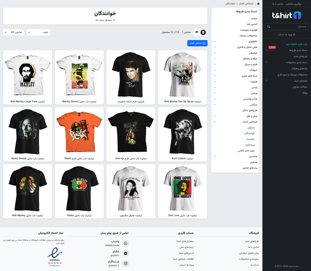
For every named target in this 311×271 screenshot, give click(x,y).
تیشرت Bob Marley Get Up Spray (182, 102)
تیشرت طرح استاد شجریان (131, 102)
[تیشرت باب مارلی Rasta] (79, 188)
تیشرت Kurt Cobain (182, 159)
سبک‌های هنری (249, 76)
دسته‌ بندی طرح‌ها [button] (289, 49)
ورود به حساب (285, 35)
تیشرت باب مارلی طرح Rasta (79, 159)
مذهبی (253, 162)
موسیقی (253, 53)
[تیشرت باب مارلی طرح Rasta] (79, 131)
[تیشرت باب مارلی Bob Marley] (27, 188)
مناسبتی (253, 157)
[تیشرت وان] (286, 15)
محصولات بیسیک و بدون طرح (292, 75)
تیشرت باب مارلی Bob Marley (27, 216)
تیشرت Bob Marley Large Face (28, 102)
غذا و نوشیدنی (250, 99)
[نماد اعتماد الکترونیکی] (54, 257)
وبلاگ (304, 93)
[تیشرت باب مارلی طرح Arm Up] (131, 131)
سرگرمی (253, 105)
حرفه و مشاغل (250, 59)
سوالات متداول (300, 87)
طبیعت (253, 82)
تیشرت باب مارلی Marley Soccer (79, 102)
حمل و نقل (252, 116)
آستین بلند (252, 24)
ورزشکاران (250, 145)
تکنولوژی (253, 41)
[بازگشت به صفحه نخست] (258, 4)
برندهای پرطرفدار (299, 69)
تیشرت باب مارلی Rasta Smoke (27, 159)
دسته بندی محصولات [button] (296, 63)
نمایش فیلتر (196, 43)
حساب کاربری (186, 233)
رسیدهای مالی (186, 247)
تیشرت (254, 18)
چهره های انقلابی (246, 151)
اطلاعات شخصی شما (183, 259)
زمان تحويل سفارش (249, 253)
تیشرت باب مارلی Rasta (79, 216)
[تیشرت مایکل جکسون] (131, 188)
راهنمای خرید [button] (300, 81)
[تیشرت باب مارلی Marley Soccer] (79, 74)
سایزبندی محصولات (249, 259)
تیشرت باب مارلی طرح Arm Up (131, 159)
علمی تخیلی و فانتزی (247, 47)
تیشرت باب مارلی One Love (182, 216)
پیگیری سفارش (293, 4)
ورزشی (254, 93)
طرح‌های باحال (250, 110)
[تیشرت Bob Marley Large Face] (27, 74)
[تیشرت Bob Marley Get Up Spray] (182, 74)
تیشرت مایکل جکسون (131, 216)
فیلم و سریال (251, 64)
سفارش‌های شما (185, 241)
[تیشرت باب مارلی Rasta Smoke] (27, 131)
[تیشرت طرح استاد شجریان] (131, 74)
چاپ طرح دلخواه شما (296, 44)
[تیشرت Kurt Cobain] (182, 131)
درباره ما (255, 265)
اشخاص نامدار (246, 4)
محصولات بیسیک (248, 36)
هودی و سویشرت (248, 30)
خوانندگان (250, 134)
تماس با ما (277, 4)
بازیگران (251, 128)
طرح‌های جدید (300, 56)
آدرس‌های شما (186, 253)
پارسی (254, 87)
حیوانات (253, 70)
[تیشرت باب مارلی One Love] (182, 188)
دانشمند (250, 139)
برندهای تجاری (250, 168)
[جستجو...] (269, 27)
